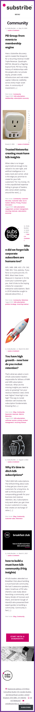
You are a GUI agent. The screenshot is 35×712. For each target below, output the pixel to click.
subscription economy (21, 98)
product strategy (10, 304)
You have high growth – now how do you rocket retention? (16, 362)
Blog (14, 412)
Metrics (13, 203)
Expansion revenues (11, 414)
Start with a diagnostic (17, 637)
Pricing (18, 203)
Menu (17, 14)
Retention (25, 300)
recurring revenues (11, 211)
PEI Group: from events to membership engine (14, 41)
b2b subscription (19, 96)
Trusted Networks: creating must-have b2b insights (17, 153)
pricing (19, 420)
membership (9, 98)
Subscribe (26, 707)
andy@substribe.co (12, 704)
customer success (11, 420)
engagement (9, 209)
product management (21, 209)
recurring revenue (22, 304)
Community (17, 94)
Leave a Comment (13, 30)
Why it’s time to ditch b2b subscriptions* (14, 471)
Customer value (17, 201)
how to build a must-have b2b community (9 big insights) (16, 566)
